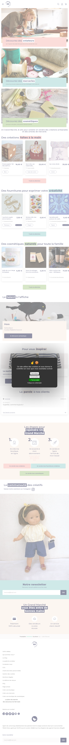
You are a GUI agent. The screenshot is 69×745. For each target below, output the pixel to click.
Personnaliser (34, 376)
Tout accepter (35, 380)
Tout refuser (34, 373)
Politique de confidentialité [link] (35, 383)
